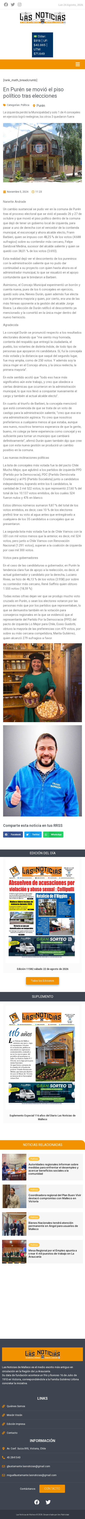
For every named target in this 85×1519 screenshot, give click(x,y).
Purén (41, 106)
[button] (13, 835)
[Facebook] (6, 4)
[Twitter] (13, 4)
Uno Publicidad (63, 1515)
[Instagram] (19, 4)
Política (25, 105)
